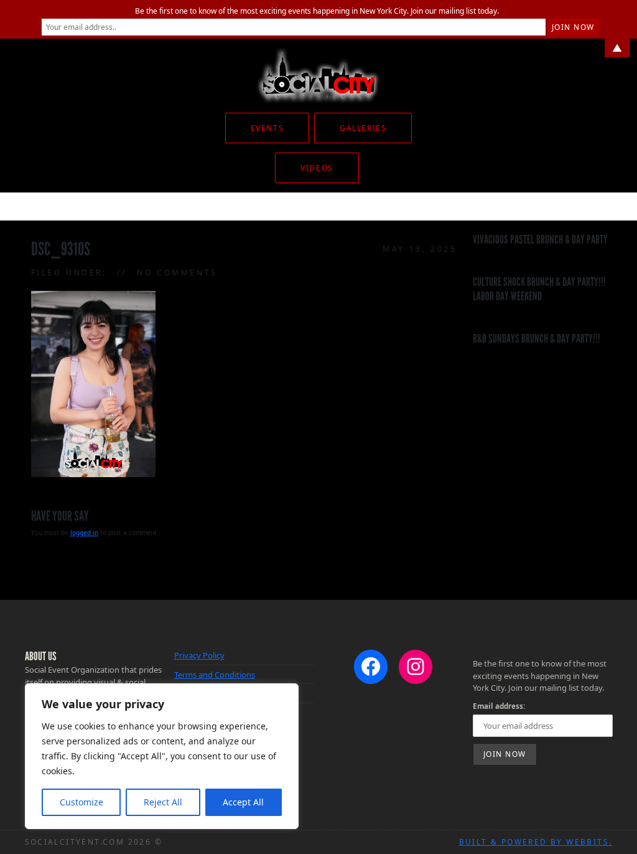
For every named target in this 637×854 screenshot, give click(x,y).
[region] (162, 756)
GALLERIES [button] (363, 128)
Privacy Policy (199, 655)
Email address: (499, 706)
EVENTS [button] (267, 128)
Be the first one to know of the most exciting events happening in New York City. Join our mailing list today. (317, 11)
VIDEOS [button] (316, 168)
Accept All (243, 802)
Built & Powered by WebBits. (536, 842)
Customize (81, 802)
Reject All (163, 802)
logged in (84, 532)
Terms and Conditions (214, 674)
